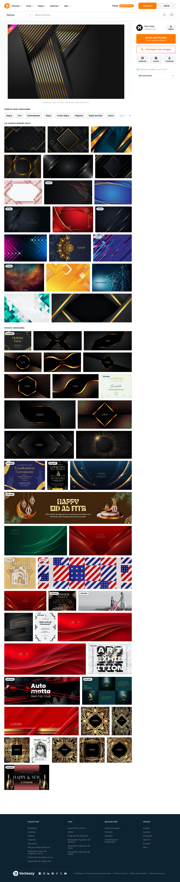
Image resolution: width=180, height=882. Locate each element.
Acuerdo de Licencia (77, 828)
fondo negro (63, 115)
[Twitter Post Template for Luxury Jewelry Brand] (107, 691)
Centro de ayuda (112, 828)
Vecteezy (31, 832)
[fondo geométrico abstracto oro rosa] (23, 192)
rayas (48, 115)
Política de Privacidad (138, 873)
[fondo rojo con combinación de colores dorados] (72, 219)
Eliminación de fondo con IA (40, 857)
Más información (145, 76)
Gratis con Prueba (156, 39)
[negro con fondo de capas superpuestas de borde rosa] (68, 192)
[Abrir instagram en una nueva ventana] (44, 873)
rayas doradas (95, 115)
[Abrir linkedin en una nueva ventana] (48, 873)
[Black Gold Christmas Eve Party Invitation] (57, 475)
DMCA (70, 832)
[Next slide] (128, 115)
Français (147, 843)
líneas (123, 115)
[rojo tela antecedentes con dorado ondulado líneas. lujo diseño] (45, 659)
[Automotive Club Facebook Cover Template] (42, 691)
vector (111, 115)
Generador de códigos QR (39, 861)
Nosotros (109, 836)
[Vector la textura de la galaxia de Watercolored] (24, 277)
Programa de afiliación (78, 836)
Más (66, 6)
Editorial (54, 6)
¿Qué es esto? (162, 69)
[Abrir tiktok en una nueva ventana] (57, 873)
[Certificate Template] (116, 386)
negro (9, 115)
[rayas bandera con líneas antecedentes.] (18, 627)
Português (147, 836)
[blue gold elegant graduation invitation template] (24, 475)
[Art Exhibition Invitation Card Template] (110, 659)
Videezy (31, 836)
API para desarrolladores (39, 847)
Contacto (109, 832)
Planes (115, 6)
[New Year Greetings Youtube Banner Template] (26, 777)
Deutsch (146, 839)
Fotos (28, 6)
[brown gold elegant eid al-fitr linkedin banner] (68, 508)
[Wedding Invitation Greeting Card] (41, 750)
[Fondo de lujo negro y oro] (22, 166)
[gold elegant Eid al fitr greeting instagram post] (20, 573)
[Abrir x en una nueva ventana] (61, 873)
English (146, 828)
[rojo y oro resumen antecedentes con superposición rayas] (41, 721)
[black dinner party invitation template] (62, 601)
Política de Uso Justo (157, 873)
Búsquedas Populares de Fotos (79, 846)
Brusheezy (32, 828)
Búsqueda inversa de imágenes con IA (37, 852)
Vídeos (41, 6)
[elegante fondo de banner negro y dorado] (92, 308)
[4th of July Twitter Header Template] (85, 573)
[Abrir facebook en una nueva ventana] (40, 873)
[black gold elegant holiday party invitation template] (17, 340)
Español (146, 832)
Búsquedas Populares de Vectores (79, 840)
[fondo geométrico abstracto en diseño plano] (26, 308)
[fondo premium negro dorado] (24, 139)
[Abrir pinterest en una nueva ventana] (53, 873)
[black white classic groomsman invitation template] (45, 627)
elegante (79, 115)
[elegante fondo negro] (113, 166)
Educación (32, 843)
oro (19, 115)
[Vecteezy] (7, 5)
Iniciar (167, 6)
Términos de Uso (120, 873)
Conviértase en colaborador (111, 840)
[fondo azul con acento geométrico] (113, 192)
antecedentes (33, 115)
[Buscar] (164, 14)
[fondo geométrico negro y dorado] (68, 139)
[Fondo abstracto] (112, 248)
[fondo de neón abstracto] (25, 248)
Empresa (32, 839)
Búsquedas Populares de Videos (79, 853)
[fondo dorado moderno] (111, 139)
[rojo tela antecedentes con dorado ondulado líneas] (95, 627)
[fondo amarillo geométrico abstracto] (68, 277)
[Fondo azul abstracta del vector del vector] (112, 277)
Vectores (16, 6)
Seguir (171, 29)
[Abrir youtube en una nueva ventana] (65, 873)
